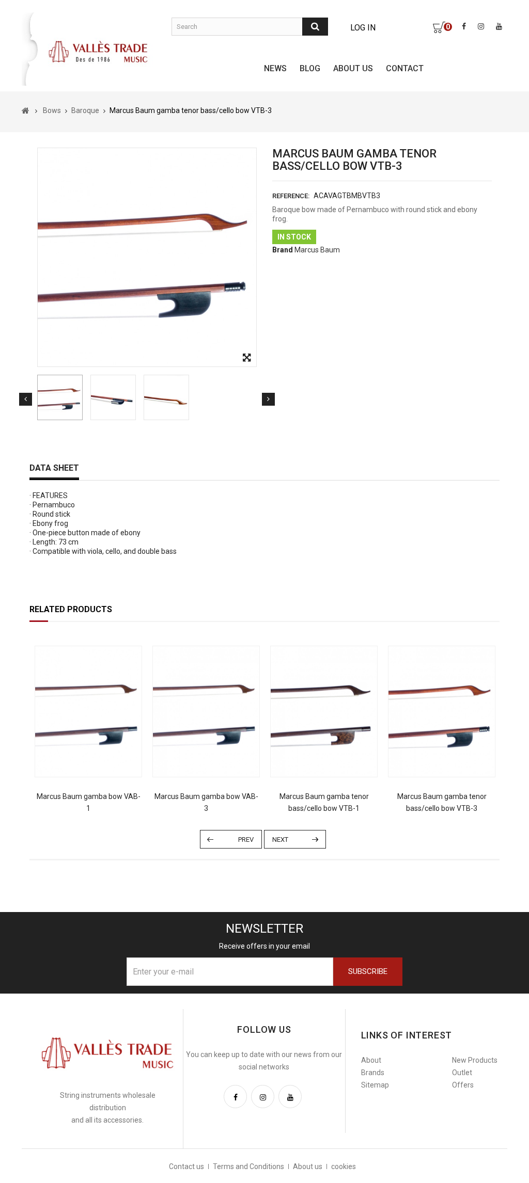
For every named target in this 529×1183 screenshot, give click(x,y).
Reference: (290, 196)
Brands (372, 1072)
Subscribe (367, 971)
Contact (405, 68)
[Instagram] (262, 1096)
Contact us (186, 1166)
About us (353, 68)
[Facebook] (235, 1096)
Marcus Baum (317, 250)
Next (268, 399)
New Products (474, 1060)
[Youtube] (290, 1096)
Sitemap (375, 1085)
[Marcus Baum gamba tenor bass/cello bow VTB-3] (60, 397)
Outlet (462, 1072)
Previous (25, 399)
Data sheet (54, 468)
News (275, 68)
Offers (463, 1085)
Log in (363, 28)
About (371, 1060)
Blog (310, 68)
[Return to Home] (25, 110)
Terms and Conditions (248, 1166)
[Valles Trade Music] (98, 51)
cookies (343, 1166)
